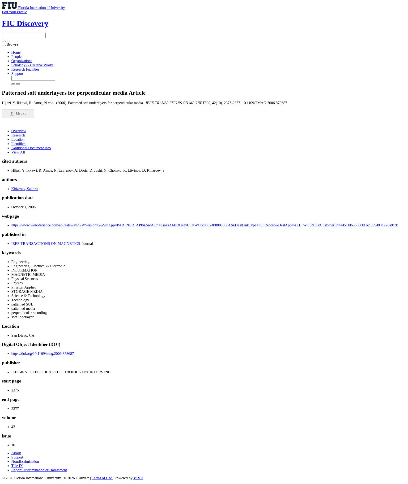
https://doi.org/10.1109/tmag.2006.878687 (42, 354)
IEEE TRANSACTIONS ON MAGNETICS (45, 244)
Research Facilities (25, 69)
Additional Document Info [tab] (31, 148)
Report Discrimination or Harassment (39, 470)
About (16, 453)
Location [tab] (18, 139)
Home (16, 52)
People (16, 57)
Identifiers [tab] (18, 144)
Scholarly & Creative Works (32, 65)
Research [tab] (18, 135)
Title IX (17, 466)
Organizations (21, 61)
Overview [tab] (18, 131)
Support (17, 74)
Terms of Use (102, 478)
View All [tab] (18, 152)
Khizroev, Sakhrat (24, 189)
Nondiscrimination (25, 461)
